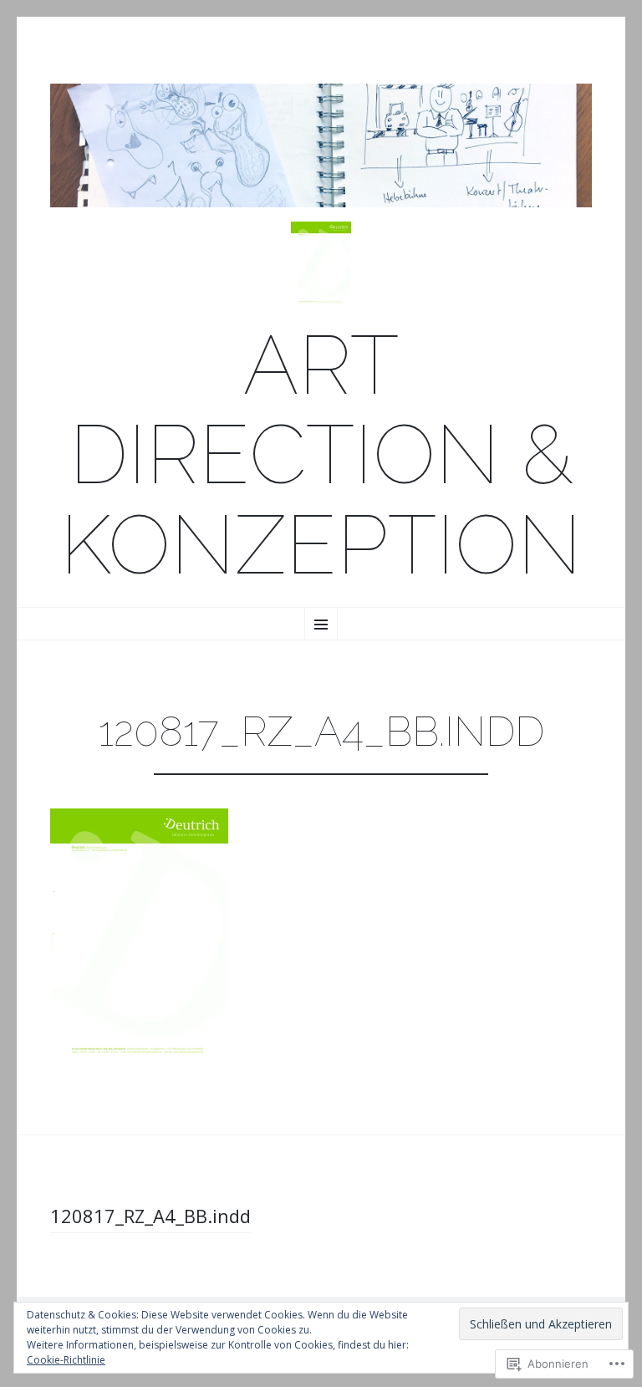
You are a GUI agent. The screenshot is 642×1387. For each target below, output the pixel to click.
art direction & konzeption (321, 455)
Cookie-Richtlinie (66, 1360)
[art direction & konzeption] (321, 145)
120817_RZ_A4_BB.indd (150, 1215)
